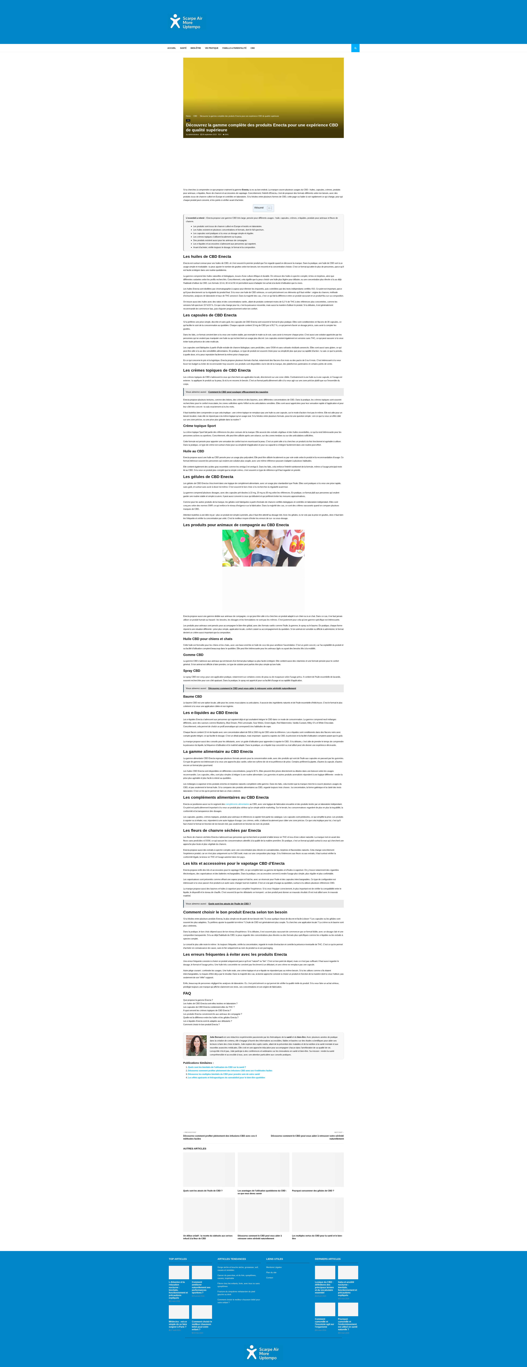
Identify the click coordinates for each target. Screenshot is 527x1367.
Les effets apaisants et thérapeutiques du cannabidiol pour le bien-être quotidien (226, 1077)
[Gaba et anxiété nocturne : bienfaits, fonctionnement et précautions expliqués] (348, 1272)
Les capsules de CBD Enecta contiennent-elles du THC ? (209, 1007)
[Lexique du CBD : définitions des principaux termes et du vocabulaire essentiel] (325, 1272)
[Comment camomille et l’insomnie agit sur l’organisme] (325, 1309)
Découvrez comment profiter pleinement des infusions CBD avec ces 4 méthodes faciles (230, 1070)
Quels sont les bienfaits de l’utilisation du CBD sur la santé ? (217, 1067)
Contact (269, 1278)
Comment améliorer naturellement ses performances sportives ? (201, 1287)
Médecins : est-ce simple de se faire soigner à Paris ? (178, 1324)
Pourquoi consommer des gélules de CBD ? (313, 1191)
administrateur (193, 134)
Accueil (171, 48)
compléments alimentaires (237, 804)
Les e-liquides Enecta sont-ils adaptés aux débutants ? (207, 1021)
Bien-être (196, 48)
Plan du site (271, 1272)
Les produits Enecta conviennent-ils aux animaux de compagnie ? (212, 1014)
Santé (183, 48)
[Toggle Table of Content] (268, 208)
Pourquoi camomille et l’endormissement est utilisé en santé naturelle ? (347, 1324)
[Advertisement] (310, 22)
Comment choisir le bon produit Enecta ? (201, 1024)
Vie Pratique (211, 48)
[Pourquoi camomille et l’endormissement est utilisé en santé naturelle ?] (348, 1309)
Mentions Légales (274, 1267)
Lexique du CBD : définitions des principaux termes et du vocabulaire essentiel (324, 1287)
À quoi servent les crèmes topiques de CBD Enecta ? (207, 1010)
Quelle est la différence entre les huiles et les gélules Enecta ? (210, 1017)
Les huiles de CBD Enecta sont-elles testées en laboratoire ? (210, 1003)
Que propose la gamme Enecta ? (198, 1000)
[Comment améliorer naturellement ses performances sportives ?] (202, 1272)
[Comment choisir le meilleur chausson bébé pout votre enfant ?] (202, 1312)
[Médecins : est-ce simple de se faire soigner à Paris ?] (179, 1312)
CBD (253, 48)
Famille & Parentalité (234, 48)
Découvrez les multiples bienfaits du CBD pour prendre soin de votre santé (224, 1074)
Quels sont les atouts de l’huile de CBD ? (202, 1191)
